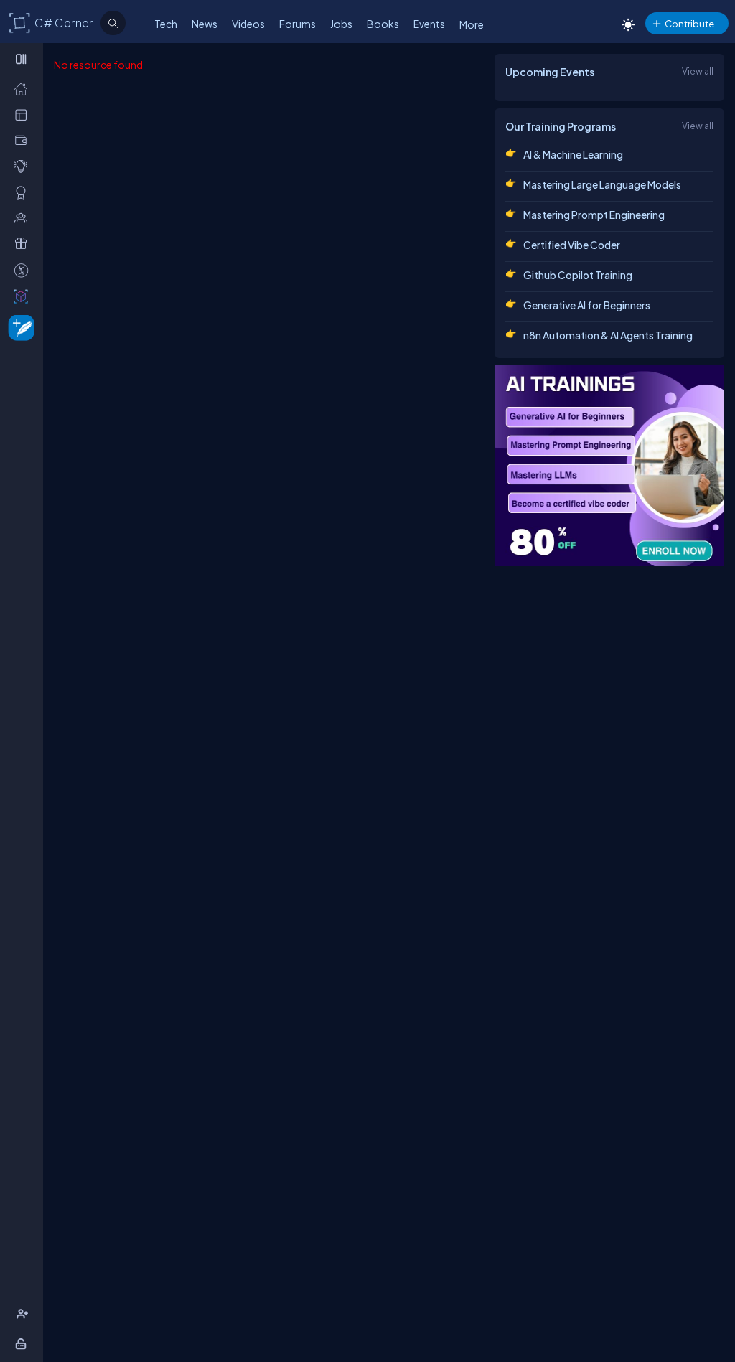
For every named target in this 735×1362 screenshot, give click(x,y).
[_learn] (24, 166)
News (204, 23)
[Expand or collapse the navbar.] (23, 58)
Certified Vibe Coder (571, 244)
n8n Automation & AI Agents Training (608, 335)
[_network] (24, 217)
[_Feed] (24, 88)
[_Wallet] (24, 140)
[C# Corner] (20, 22)
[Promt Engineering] (609, 465)
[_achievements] (24, 192)
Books (383, 23)
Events (429, 23)
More (471, 24)
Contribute (689, 23)
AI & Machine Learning (573, 154)
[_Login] (23, 1343)
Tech (165, 23)
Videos (248, 23)
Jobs (341, 23)
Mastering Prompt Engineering (594, 214)
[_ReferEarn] (24, 243)
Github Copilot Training (577, 274)
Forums (297, 23)
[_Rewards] (24, 270)
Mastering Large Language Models (602, 184)
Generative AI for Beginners (586, 305)
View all (697, 71)
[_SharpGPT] (24, 296)
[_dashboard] (24, 114)
